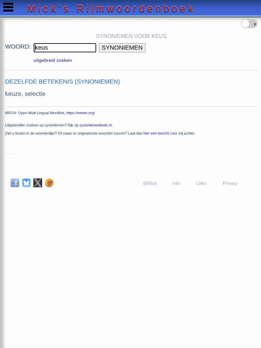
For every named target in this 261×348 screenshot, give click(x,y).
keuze (13, 93)
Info (176, 183)
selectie (35, 93)
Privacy (230, 183)
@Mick (150, 183)
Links (201, 183)
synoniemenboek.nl (95, 125)
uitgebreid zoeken (53, 60)
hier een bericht (156, 133)
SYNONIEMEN (122, 47)
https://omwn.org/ (80, 113)
